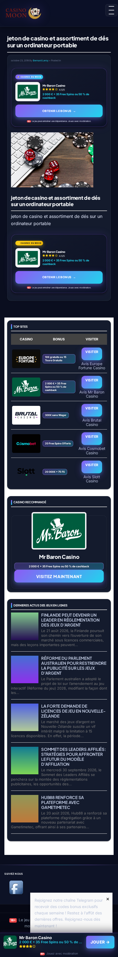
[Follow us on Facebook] (16, 893)
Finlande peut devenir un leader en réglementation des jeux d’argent (70, 619)
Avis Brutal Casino (91, 422)
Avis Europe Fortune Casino (91, 365)
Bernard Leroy (41, 60)
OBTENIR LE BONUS (59, 111)
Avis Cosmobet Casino (91, 450)
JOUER (100, 942)
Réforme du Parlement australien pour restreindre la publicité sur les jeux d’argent (73, 665)
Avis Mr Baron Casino (91, 394)
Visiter (92, 352)
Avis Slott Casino (91, 478)
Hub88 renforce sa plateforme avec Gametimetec (62, 802)
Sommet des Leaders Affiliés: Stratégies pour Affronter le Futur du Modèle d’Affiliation (73, 757)
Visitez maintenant (59, 576)
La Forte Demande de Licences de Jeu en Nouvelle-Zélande (73, 710)
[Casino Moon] (29, 12)
